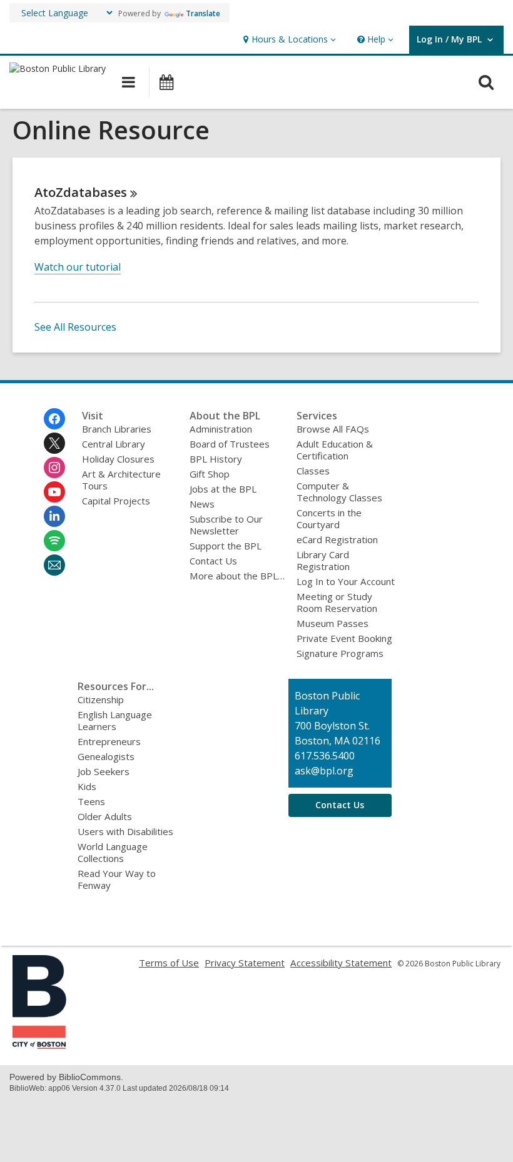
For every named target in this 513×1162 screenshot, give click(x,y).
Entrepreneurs (109, 741)
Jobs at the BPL (223, 489)
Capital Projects (116, 500)
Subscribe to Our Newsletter (226, 525)
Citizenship (101, 699)
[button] (288, 40)
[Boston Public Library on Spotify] (54, 540)
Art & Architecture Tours (121, 480)
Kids (87, 786)
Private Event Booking (344, 638)
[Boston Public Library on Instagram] (54, 467)
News (202, 504)
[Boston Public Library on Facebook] (54, 418)
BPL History (216, 459)
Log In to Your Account (346, 581)
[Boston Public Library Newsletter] (54, 565)
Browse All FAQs (333, 429)
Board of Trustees (230, 444)
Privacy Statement (245, 962)
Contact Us (213, 560)
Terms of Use (169, 962)
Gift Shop (210, 474)
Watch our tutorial (77, 267)
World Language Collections (113, 852)
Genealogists (106, 756)
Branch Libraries (116, 429)
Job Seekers (104, 771)
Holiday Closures (118, 459)
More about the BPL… (237, 575)
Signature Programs (340, 653)
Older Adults (105, 816)
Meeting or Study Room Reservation (337, 602)
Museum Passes (332, 623)
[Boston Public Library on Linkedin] (54, 516)
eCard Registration (337, 539)
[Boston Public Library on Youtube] (54, 492)
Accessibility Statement (341, 962)
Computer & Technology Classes (339, 491)
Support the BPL (226, 545)
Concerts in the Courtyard (329, 518)
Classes (313, 470)
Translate (203, 13)
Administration (221, 429)
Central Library (113, 444)
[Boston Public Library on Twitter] (54, 443)
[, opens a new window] (39, 1045)
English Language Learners (115, 720)
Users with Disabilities (125, 831)
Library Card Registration (323, 560)
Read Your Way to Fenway (117, 879)
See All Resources (75, 327)
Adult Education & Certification (335, 450)
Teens (91, 801)
